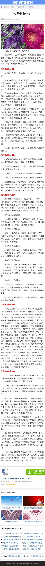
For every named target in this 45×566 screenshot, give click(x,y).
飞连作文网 (19, 563)
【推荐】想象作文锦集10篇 (32, 540)
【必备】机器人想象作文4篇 (33, 533)
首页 (13, 7)
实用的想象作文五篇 (13, 556)
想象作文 (30, 7)
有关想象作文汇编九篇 (10, 546)
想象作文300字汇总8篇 (10, 543)
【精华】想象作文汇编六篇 (11, 540)
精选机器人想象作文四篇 (32, 549)
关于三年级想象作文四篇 (10, 549)
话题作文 (20, 7)
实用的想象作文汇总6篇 (31, 536)
